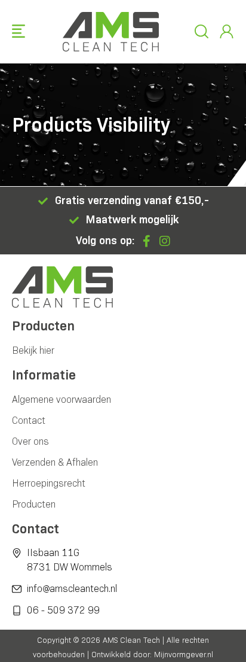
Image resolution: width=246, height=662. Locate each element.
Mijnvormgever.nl (183, 654)
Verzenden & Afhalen (55, 462)
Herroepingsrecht (48, 483)
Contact (28, 420)
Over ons (30, 441)
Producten (34, 504)
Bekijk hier (33, 350)
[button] (18, 32)
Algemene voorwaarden (61, 399)
